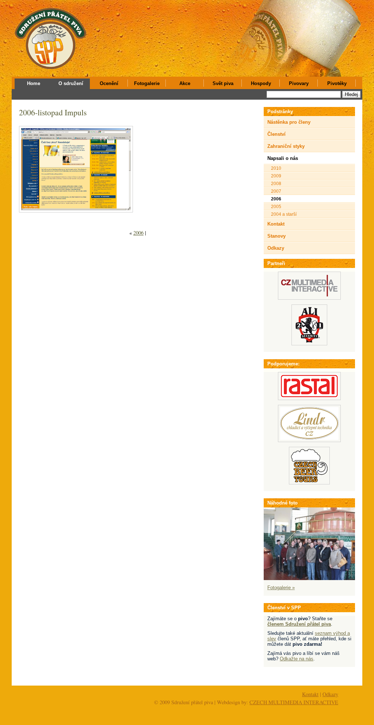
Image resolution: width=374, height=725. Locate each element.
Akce (184, 83)
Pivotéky (337, 83)
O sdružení (70, 83)
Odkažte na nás (296, 658)
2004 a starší (284, 214)
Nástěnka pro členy (288, 122)
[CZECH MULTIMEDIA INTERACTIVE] (309, 298)
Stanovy (276, 236)
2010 (276, 168)
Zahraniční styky (286, 146)
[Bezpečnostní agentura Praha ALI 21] (309, 343)
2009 (276, 175)
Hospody (261, 83)
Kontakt (276, 224)
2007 (276, 191)
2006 (138, 232)
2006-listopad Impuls (53, 112)
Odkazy (275, 248)
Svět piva (223, 83)
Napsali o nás (282, 158)
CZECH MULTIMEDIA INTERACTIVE (293, 702)
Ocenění (109, 83)
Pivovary (299, 83)
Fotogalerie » (281, 587)
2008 (276, 183)
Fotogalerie (147, 83)
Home (33, 83)
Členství (276, 134)
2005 (276, 206)
